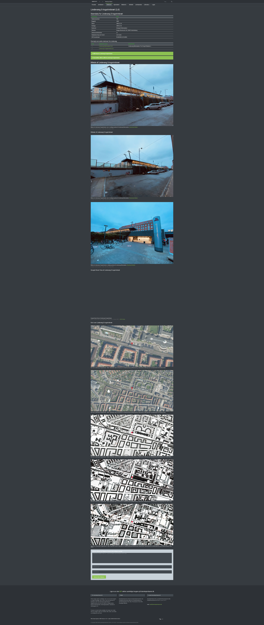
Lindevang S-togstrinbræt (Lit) (106, 48)
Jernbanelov (138, 4)
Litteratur (146, 4)
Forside (94, 4)
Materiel (123, 4)
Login (153, 4)
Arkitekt (131, 4)
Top (160, 619)
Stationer (109, 4)
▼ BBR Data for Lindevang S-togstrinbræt (102, 53)
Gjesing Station (108, 1)
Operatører (116, 4)
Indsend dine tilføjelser (99, 577)
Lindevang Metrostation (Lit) (106, 46)
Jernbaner (100, 4)
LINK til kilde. (122, 319)
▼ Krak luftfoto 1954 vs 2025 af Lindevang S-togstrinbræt (105, 57)
